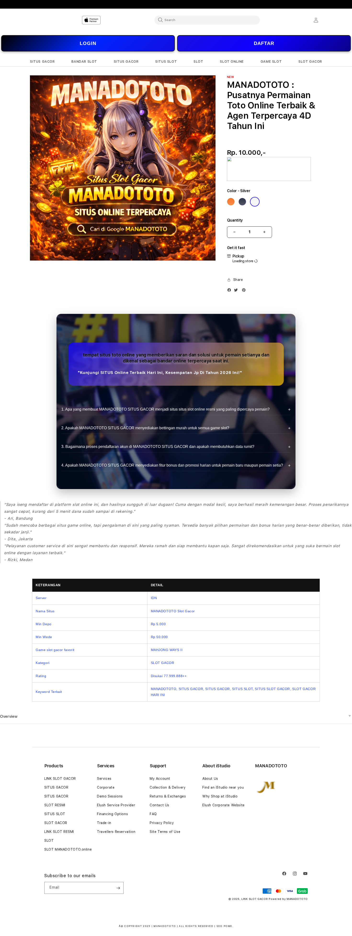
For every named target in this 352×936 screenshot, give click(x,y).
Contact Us (159, 805)
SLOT (49, 840)
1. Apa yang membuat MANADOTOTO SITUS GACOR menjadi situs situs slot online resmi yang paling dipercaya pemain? (165, 409)
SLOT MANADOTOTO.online (68, 849)
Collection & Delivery (168, 787)
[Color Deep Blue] (242, 202)
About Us (210, 778)
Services (104, 778)
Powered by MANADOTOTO (288, 899)
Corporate (105, 787)
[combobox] (207, 20)
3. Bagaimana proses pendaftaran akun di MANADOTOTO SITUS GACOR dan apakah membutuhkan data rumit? (157, 447)
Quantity (235, 220)
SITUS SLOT (54, 814)
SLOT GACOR (55, 823)
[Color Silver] (255, 201)
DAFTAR (264, 43)
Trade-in (104, 823)
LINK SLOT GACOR (60, 778)
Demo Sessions (110, 796)
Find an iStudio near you (223, 787)
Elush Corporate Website (223, 805)
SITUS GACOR (56, 787)
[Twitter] (237, 291)
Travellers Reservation (116, 832)
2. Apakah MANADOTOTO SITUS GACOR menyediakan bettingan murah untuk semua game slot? (145, 428)
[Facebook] (230, 291)
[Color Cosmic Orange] (231, 202)
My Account (160, 778)
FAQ (153, 814)
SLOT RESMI (54, 805)
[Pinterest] (245, 291)
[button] (42, 62)
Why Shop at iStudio (220, 796)
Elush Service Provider (116, 805)
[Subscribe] (118, 888)
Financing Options (112, 814)
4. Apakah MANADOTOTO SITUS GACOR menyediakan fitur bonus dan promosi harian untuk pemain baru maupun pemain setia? (172, 465)
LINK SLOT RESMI (59, 832)
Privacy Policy (162, 823)
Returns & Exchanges (168, 796)
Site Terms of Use (165, 832)
